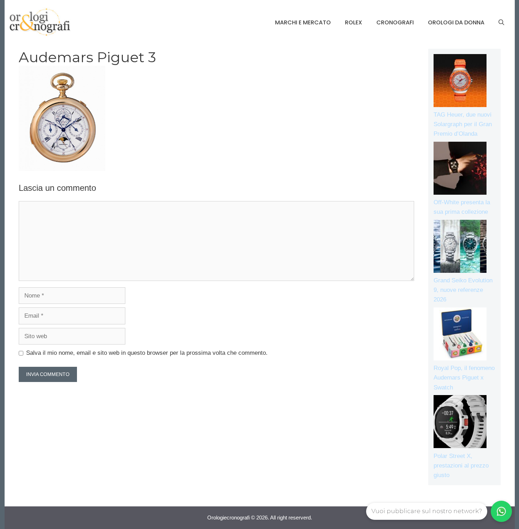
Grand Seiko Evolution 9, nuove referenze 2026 (463, 290)
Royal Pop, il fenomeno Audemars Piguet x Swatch (464, 377)
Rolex (353, 22)
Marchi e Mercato (303, 22)
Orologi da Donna (456, 22)
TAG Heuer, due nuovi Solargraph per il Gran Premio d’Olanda (463, 124)
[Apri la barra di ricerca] (501, 22)
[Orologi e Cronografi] (40, 22)
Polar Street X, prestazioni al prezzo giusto (461, 465)
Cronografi (395, 22)
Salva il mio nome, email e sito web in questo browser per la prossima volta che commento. (147, 352)
